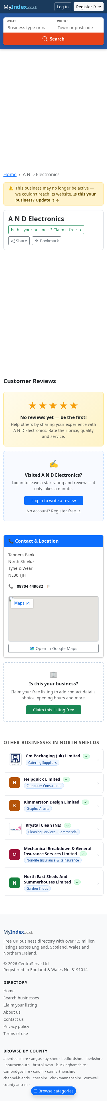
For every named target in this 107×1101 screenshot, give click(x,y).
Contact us (13, 1019)
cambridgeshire (16, 1071)
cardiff (38, 1071)
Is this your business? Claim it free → (46, 229)
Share (21, 240)
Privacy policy (16, 1026)
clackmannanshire (65, 1078)
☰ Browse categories (54, 1091)
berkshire (94, 1058)
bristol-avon (43, 1064)
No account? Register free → (54, 511)
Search (57, 39)
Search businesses (21, 998)
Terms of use (15, 1033)
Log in (63, 6)
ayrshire (51, 1058)
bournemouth (17, 1064)
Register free (88, 6)
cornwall (91, 1078)
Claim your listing (20, 1005)
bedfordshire (72, 1058)
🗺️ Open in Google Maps (53, 648)
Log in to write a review (53, 500)
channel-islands (16, 1078)
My (20, 7)
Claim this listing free (53, 709)
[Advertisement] (53, 105)
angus (36, 1058)
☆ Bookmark (47, 240)
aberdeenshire (15, 1058)
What (11, 21)
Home (10, 174)
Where (62, 21)
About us (12, 1012)
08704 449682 (30, 586)
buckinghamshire (71, 1064)
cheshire (40, 1078)
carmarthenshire (61, 1071)
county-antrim (15, 1084)
